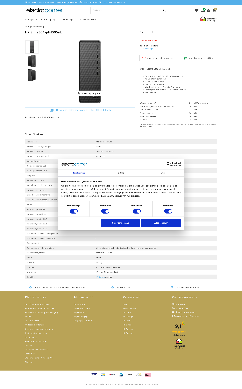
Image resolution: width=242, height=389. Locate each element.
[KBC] (122, 376)
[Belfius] (113, 376)
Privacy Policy (31, 337)
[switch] (105, 211)
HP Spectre (128, 333)
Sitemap (28, 362)
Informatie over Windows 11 (38, 349)
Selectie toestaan (120, 223)
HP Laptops (128, 316)
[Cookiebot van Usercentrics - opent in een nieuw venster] (168, 164)
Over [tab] (163, 173)
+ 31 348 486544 (181, 308)
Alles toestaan (161, 223)
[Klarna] (148, 376)
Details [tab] (121, 173)
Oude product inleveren (36, 333)
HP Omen (127, 325)
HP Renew (100, 277)
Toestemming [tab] (79, 173)
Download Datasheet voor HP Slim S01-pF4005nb (83, 110)
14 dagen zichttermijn (35, 325)
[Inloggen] (208, 10)
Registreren (79, 304)
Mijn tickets (79, 312)
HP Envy (126, 320)
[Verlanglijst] (196, 10)
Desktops (127, 312)
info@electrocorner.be (184, 312)
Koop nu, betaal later (34, 320)
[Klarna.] (140, 376)
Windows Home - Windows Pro (39, 358)
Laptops (126, 304)
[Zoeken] (164, 10)
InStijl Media (152, 384)
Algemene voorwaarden (36, 341)
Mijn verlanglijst (81, 316)
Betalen (28, 316)
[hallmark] (208, 18)
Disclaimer (30, 353)
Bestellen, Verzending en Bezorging (41, 312)
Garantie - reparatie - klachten (39, 329)
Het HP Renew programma (37, 304)
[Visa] (95, 376)
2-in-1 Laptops (129, 308)
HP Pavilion (128, 329)
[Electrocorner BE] (44, 10)
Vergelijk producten (83, 320)
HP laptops (148, 48)
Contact (28, 345)
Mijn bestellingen (82, 308)
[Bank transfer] (131, 376)
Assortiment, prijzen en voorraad (40, 308)
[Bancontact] (104, 376)
